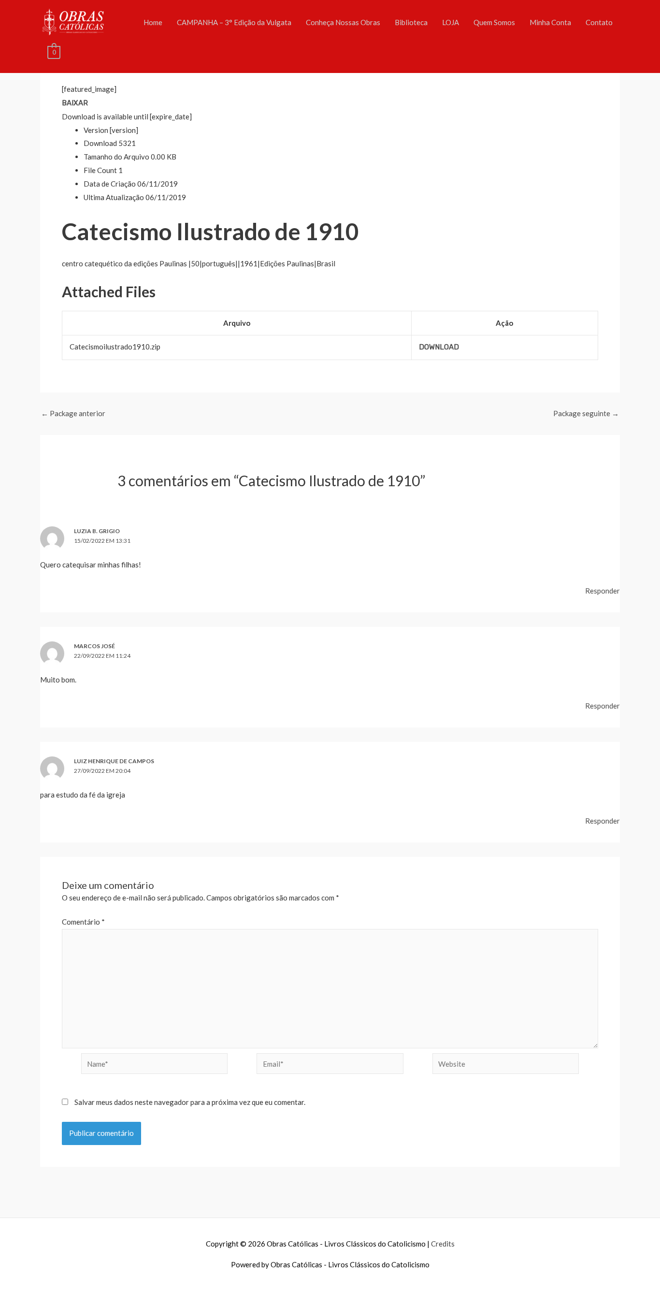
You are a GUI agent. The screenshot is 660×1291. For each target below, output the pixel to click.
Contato (599, 22)
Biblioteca (411, 22)
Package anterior (73, 413)
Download (439, 347)
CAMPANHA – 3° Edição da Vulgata (234, 22)
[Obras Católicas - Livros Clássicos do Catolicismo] (73, 20)
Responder (602, 590)
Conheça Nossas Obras (343, 22)
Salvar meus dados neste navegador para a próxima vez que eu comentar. (189, 1102)
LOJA (450, 22)
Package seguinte (586, 413)
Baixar (75, 103)
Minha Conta (550, 22)
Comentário (83, 921)
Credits (443, 1243)
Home (152, 22)
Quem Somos (494, 22)
